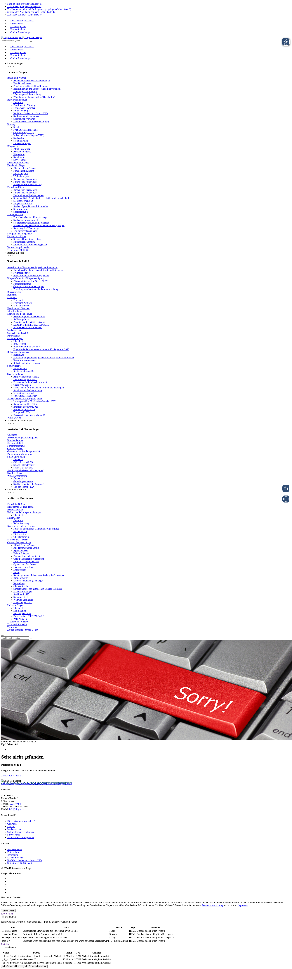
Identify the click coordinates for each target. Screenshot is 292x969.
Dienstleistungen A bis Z (22, 20)
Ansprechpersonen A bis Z (26, 376)
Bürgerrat (11, 294)
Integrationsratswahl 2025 (25, 406)
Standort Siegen (15, 473)
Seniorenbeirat (14, 365)
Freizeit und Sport (15, 187)
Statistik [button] (5, 944)
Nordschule (18, 583)
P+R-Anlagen (20, 619)
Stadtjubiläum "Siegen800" (20, 233)
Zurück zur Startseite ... (12, 775)
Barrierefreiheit (17, 29)
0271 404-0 (37, 783)
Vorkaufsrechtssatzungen (25, 231)
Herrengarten (19, 569)
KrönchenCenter (21, 578)
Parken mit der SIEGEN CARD (28, 616)
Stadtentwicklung (15, 214)
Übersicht (18, 341)
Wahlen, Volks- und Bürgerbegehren (24, 398)
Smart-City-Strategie (23, 467)
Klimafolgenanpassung (24, 242)
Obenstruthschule (21, 586)
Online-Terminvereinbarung (20, 832)
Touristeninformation (17, 624)
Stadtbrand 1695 (21, 594)
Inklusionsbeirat (15, 311)
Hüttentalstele (19, 534)
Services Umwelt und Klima (27, 239)
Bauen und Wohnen (16, 78)
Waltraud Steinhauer (23, 599)
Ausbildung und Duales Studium (29, 316)
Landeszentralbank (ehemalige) (28, 580)
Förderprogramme (22, 283)
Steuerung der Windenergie (26, 228)
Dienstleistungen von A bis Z (21, 821)
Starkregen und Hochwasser (26, 116)
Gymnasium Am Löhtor (24, 564)
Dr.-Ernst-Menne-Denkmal (26, 561)
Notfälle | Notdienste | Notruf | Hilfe (30, 113)
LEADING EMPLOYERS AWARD (31, 324)
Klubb (16, 572)
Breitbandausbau (15, 440)
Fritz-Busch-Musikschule (25, 129)
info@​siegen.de (16, 809)
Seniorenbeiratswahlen (24, 371)
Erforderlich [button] (7, 913)
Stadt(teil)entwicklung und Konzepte (31, 222)
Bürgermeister (14, 292)
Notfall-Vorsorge (21, 110)
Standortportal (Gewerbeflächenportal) (25, 470)
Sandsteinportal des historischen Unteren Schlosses (37, 589)
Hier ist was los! (15, 509)
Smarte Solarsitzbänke (24, 465)
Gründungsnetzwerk (23, 481)
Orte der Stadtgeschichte (19, 542)
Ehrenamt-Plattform (22, 303)
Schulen (17, 127)
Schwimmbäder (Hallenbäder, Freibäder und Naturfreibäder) (42, 198)
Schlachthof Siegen (22, 591)
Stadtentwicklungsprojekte (26, 220)
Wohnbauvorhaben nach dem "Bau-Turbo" (34, 97)
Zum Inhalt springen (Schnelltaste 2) (24, 6)
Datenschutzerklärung (212, 905)
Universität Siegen (22, 143)
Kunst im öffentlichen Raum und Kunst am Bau (36, 528)
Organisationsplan (22, 385)
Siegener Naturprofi (22, 203)
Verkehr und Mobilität (17, 250)
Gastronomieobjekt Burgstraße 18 (23, 451)
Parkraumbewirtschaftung (19, 454)
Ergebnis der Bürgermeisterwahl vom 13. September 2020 (41, 349)
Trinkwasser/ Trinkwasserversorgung (31, 121)
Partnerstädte (13, 335)
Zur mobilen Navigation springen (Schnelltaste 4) (31, 12)
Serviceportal (16, 23)
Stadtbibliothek (20, 140)
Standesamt (18, 157)
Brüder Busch (20, 531)
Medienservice (14, 330)
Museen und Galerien (17, 539)
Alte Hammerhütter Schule (26, 548)
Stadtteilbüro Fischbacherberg (27, 184)
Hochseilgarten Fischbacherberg (28, 195)
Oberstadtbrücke (21, 537)
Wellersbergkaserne (22, 602)
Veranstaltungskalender (18, 247)
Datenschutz (13, 852)
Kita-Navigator (20, 173)
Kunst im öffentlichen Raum (21, 526)
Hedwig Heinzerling (23, 567)
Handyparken (19, 610)
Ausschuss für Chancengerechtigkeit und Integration (32, 267)
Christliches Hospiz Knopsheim (28, 558)
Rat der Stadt (19, 344)
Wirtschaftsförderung (17, 476)
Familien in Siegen (16, 165)
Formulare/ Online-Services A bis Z (30, 382)
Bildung (11, 124)
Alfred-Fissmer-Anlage (24, 545)
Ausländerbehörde (22, 151)
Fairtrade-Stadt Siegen (18, 162)
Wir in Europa (14, 417)
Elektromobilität (15, 443)
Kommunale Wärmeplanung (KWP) (30, 244)
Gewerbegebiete (15, 448)
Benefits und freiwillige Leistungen (30, 322)
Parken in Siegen (15, 605)
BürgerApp (18, 355)
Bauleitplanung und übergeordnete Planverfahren (37, 88)
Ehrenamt (12, 297)
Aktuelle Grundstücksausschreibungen (31, 80)
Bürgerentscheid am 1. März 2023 (29, 415)
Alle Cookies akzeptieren (35, 966)
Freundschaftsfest (21, 273)
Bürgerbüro (18, 154)
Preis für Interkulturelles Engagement (31, 275)
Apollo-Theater (20, 550)
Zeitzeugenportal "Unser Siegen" (23, 630)
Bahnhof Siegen (21, 553)
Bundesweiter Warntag (24, 105)
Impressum (12, 855)
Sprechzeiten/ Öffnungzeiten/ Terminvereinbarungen (38, 387)
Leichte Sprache (18, 26)
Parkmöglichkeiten (22, 613)
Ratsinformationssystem (18, 352)
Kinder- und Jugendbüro (25, 179)
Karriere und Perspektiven (19, 314)
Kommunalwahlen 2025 (25, 404)
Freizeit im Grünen (16, 504)
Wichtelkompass (21, 176)
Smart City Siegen (16, 456)
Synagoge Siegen (21, 597)
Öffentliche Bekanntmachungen (28, 286)
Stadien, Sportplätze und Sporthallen (30, 206)
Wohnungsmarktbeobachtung (27, 94)
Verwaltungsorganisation (25, 396)
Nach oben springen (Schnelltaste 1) (24, 3)
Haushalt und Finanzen (18, 308)
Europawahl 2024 (22, 412)
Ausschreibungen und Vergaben (22, 437)
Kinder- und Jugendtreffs (25, 181)
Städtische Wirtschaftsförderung (28, 484)
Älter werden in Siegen (24, 168)
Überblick (18, 102)
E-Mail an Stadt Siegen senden (57, 783)
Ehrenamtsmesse (21, 305)
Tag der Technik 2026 (24, 486)
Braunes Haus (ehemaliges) (26, 556)
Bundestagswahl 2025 (24, 409)
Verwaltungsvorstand (23, 393)
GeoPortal (12, 823)
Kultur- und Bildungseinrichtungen (24, 512)
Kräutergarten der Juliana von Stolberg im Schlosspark (39, 575)
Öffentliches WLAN (23, 462)
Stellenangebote (21, 319)
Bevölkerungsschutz (17, 99)
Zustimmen (10, 916)
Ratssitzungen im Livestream (27, 363)
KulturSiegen (13, 517)
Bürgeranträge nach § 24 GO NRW (30, 281)
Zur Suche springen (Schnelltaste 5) (24, 14)
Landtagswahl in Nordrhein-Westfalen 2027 (34, 401)
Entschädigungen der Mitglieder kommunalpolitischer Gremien (43, 357)
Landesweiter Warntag (24, 108)
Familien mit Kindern (23, 170)
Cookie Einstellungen (20, 32)
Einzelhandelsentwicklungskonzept (30, 217)
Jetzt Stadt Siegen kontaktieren (16, 783)
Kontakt (11, 826)
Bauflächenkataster (22, 83)
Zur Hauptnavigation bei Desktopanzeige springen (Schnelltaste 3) (39, 9)
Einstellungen (8, 911)
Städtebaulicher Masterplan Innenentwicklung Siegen (38, 225)
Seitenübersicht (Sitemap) (19, 863)
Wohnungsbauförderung (25, 91)
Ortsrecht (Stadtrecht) (17, 333)
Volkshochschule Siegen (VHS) (28, 135)
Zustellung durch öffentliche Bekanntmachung (35, 289)
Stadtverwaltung (15, 374)
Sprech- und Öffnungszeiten (20, 837)
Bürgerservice (14, 146)
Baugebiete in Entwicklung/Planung (30, 86)
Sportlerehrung (20, 211)
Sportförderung (20, 209)
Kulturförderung (21, 523)
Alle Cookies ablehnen (12, 966)
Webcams (12, 627)
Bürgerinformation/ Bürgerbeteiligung (25, 278)
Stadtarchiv (18, 138)
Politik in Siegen (15, 338)
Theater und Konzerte (17, 621)
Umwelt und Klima (16, 236)
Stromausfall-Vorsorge (24, 119)
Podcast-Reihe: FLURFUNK (27, 327)
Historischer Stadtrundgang (20, 507)
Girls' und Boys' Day (23, 132)
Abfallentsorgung (21, 149)
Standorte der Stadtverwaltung (27, 390)
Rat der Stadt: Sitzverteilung (26, 346)
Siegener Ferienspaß (23, 201)
